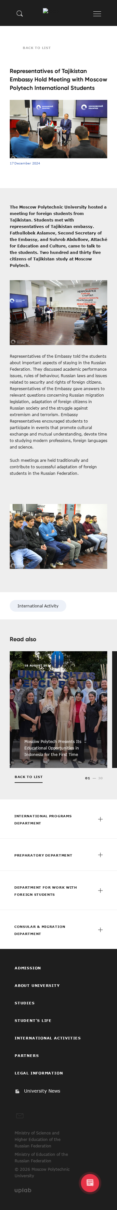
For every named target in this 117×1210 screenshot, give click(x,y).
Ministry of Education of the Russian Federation (41, 1157)
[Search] (20, 13)
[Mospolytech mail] (20, 1116)
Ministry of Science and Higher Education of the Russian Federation (37, 1139)
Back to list (37, 48)
